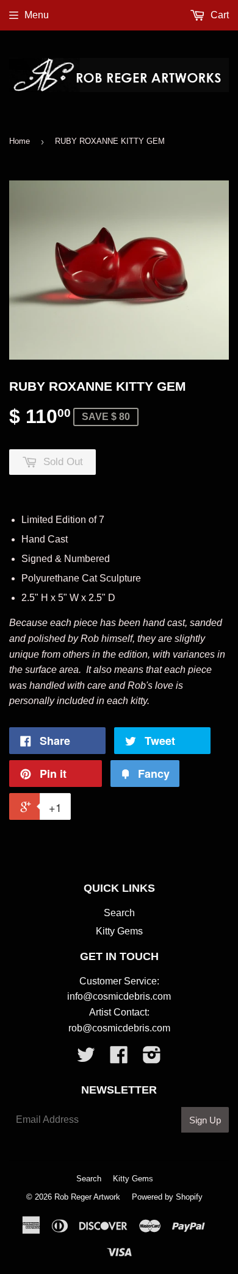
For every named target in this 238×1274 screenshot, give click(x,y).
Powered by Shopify (167, 1196)
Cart (218, 15)
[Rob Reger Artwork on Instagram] (152, 1058)
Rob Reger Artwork (87, 1196)
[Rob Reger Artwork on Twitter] (86, 1058)
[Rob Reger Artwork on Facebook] (119, 1058)
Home (19, 141)
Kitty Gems (119, 931)
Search (119, 913)
